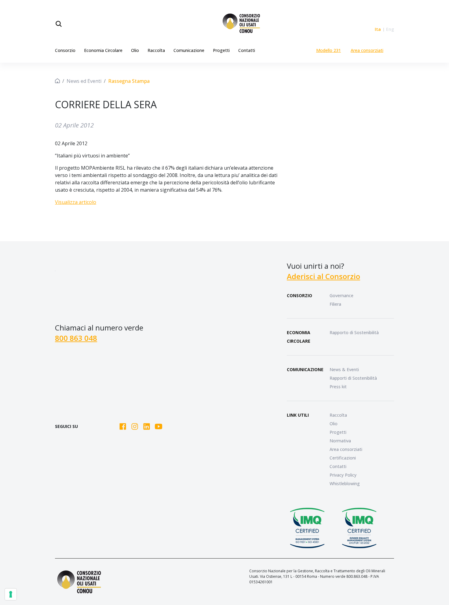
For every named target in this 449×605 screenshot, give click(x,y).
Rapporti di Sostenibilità (353, 378)
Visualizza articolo (75, 202)
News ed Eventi (84, 81)
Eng (390, 29)
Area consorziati (367, 50)
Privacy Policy (343, 475)
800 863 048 (76, 338)
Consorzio (65, 50)
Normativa (340, 441)
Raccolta (156, 50)
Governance (341, 295)
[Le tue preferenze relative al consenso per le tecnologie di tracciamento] (10, 594)
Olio (135, 50)
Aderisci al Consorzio (323, 276)
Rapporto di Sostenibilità (354, 332)
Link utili (298, 415)
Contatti (246, 50)
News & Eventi (344, 369)
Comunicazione (188, 50)
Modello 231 (328, 50)
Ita (378, 29)
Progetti (221, 50)
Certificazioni (343, 458)
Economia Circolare (103, 50)
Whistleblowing (345, 483)
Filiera (335, 304)
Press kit (338, 386)
